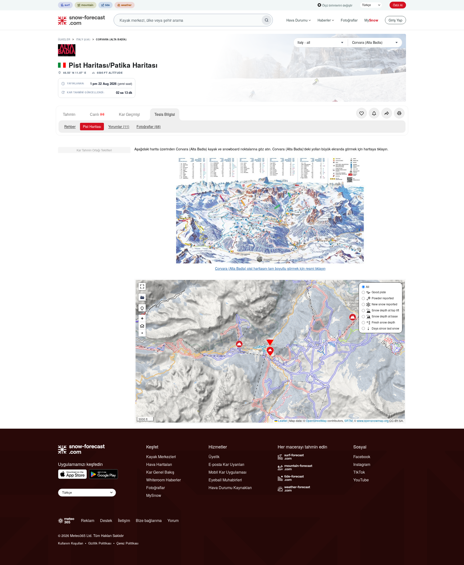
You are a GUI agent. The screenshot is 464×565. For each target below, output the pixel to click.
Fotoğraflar (349, 20)
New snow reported (384, 304)
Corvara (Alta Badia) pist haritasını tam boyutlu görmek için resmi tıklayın (270, 268)
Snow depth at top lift (385, 310)
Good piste (379, 292)
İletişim (124, 520)
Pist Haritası (92, 126)
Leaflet (282, 420)
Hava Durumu (297, 20)
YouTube (361, 480)
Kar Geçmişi (129, 114)
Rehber (70, 126)
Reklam (87, 520)
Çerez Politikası (127, 543)
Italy (83, 39)
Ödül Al (398, 5)
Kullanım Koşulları (70, 543)
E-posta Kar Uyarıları (226, 464)
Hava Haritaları (159, 464)
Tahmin (69, 114)
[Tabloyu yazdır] (399, 113)
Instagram (361, 464)
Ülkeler (64, 39)
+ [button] (142, 318)
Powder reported (383, 298)
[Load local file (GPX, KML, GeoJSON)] (142, 297)
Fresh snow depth (383, 322)
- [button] (142, 332)
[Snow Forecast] (80, 20)
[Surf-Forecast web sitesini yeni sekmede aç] (65, 5)
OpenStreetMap (316, 420)
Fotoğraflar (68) (149, 126)
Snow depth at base (385, 316)
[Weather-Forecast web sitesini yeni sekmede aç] (125, 5)
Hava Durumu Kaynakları (230, 487)
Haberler (324, 20)
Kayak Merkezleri (161, 456)
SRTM (348, 420)
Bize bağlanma (149, 520)
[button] (270, 351)
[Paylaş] (386, 113)
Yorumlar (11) (118, 126)
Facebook (361, 456)
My (371, 20)
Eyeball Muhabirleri (225, 480)
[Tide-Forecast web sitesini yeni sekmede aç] (105, 5)
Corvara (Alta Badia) (111, 39)
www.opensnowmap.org (373, 420)
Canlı (94, 114)
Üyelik (214, 456)
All (367, 287)
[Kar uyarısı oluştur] (374, 113)
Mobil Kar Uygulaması (227, 472)
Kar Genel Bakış (160, 472)
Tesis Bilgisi (164, 114)
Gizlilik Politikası (99, 543)
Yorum (173, 520)
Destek (106, 520)
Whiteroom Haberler (163, 480)
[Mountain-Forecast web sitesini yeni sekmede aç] (85, 5)
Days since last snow (385, 328)
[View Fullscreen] (142, 286)
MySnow (153, 495)
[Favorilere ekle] (361, 113)
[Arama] (266, 20)
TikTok (359, 472)
